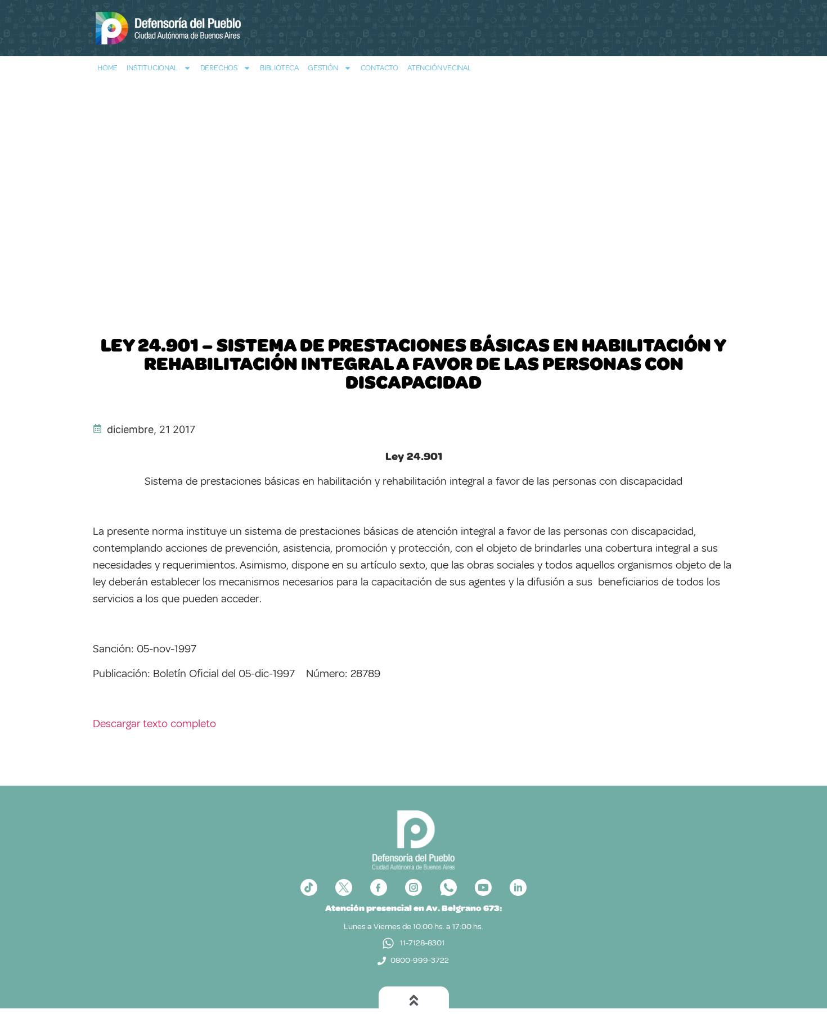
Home (107, 68)
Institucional (152, 68)
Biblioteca (279, 68)
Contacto (379, 68)
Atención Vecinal (439, 68)
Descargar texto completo (154, 723)
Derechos (218, 68)
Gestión (323, 68)
